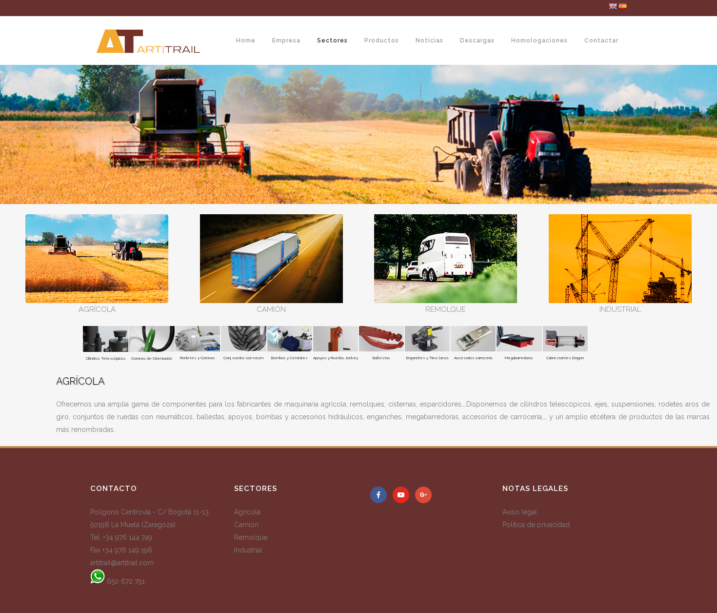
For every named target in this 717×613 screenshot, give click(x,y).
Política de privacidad (536, 525)
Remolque (250, 537)
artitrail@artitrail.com (122, 563)
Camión (246, 525)
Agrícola (247, 512)
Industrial (248, 550)
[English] (612, 6)
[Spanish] (622, 6)
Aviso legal (519, 512)
